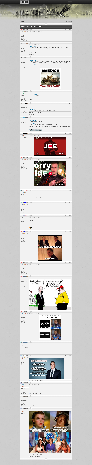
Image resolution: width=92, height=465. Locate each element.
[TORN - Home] (24, 2)
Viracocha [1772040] (33, 64)
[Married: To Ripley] (24, 192)
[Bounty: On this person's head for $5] (22, 358)
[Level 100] (22, 31)
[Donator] (24, 31)
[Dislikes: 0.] (70, 29)
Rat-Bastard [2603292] (33, 94)
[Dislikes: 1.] (70, 103)
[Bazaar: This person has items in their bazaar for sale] (23, 135)
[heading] (50, 36)
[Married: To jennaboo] (25, 357)
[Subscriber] (23, 192)
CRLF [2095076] (32, 109)
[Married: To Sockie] (25, 31)
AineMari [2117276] (33, 46)
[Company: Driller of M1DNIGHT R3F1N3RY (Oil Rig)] (27, 31)
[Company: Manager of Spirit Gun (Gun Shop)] (27, 357)
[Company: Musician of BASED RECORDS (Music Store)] (25, 192)
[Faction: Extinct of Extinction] (27, 192)
